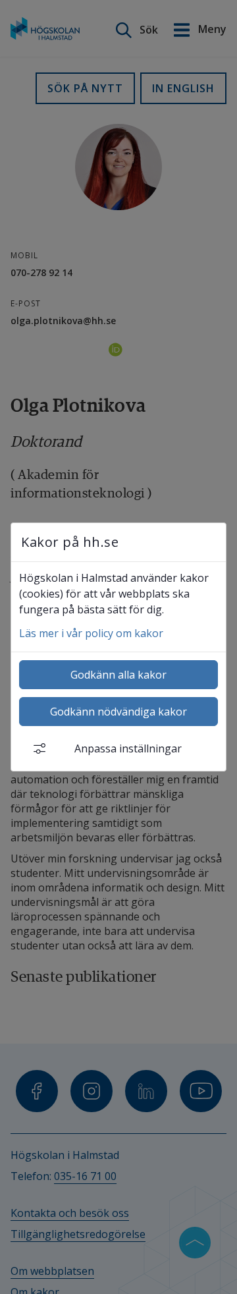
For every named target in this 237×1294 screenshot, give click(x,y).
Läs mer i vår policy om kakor (91, 633)
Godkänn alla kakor (118, 674)
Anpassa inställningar (128, 748)
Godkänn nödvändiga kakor (118, 711)
